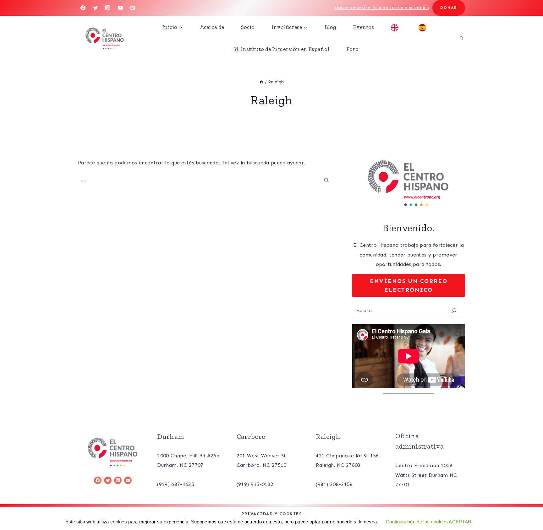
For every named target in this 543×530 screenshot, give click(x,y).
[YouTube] (120, 8)
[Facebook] (83, 8)
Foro (352, 49)
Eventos (363, 27)
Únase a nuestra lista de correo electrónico (382, 7)
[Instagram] (108, 8)
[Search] (454, 310)
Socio (248, 27)
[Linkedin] (133, 8)
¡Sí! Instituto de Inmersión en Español (281, 49)
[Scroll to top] (528, 506)
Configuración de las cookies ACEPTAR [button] (429, 521)
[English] (396, 27)
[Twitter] (95, 8)
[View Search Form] (461, 38)
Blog (330, 27)
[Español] (424, 27)
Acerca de (212, 27)
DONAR (448, 7)
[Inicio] (261, 82)
